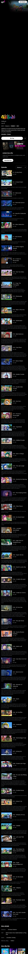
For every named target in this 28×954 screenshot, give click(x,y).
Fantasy (9, 134)
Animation (3, 134)
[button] (23, 2)
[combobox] (21, 167)
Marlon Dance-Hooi (10, 932)
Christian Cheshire (12, 929)
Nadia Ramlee (18, 932)
